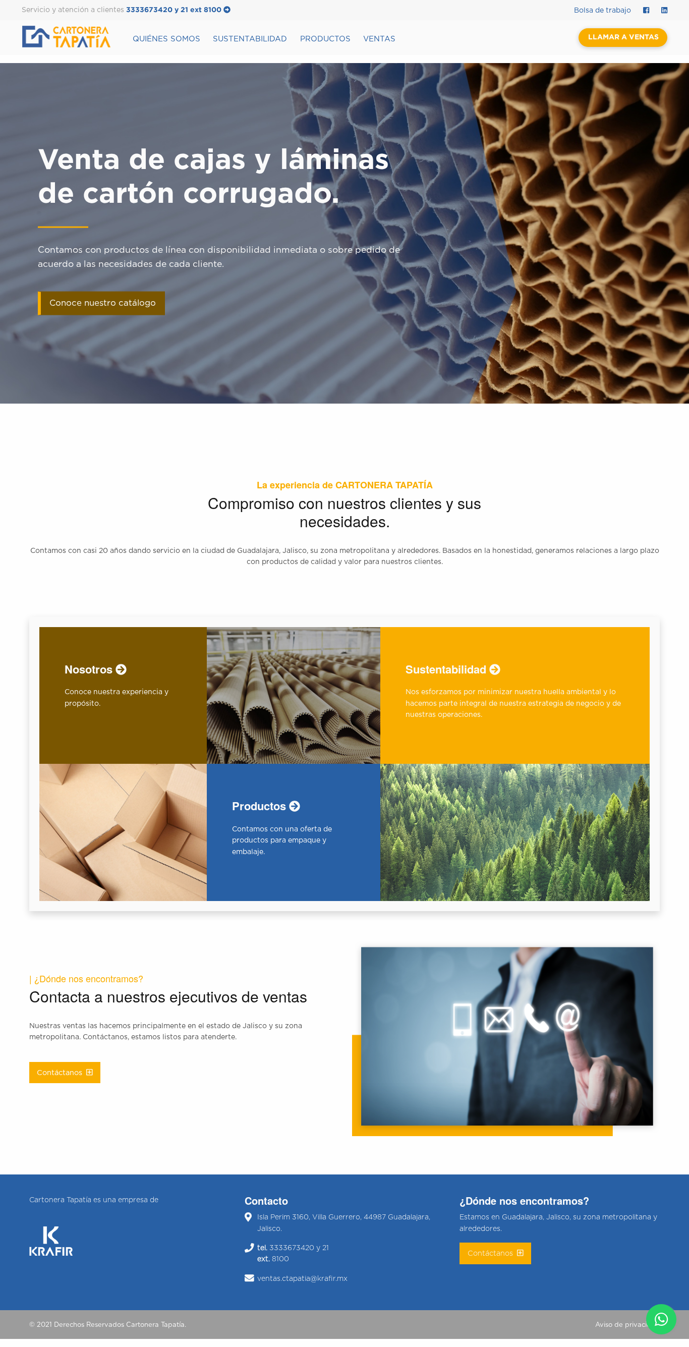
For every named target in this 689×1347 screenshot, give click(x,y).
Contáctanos (61, 1073)
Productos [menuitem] (325, 39)
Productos (260, 806)
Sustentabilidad (447, 669)
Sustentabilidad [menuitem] (250, 39)
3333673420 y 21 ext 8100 (174, 10)
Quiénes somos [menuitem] (166, 39)
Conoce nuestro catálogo (102, 303)
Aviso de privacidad (627, 1325)
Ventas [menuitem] (379, 39)
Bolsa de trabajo (602, 10)
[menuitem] (74, 36)
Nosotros (90, 669)
